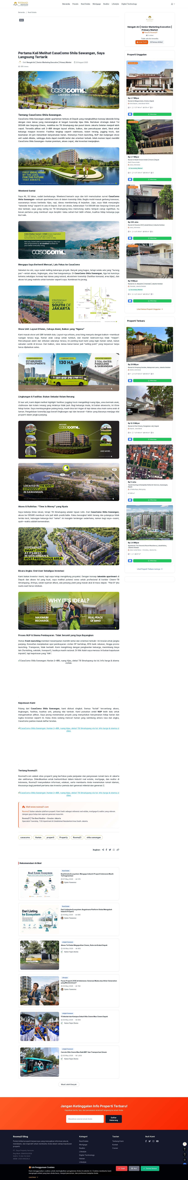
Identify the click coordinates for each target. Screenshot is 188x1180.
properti (50, 837)
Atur (135, 1168)
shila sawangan (94, 837)
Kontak (115, 1145)
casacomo (25, 837)
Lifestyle (115, 4)
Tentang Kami (118, 1141)
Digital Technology (129, 4)
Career (115, 1148)
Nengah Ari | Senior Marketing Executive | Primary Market (49, 62)
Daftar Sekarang (113, 1119)
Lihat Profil (142, 42)
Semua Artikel (157, 42)
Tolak (123, 1168)
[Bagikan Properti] (130, 114)
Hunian (38, 837)
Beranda (66, 4)
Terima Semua (151, 1168)
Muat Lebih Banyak (69, 1084)
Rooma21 (77, 837)
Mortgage (97, 4)
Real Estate (85, 4)
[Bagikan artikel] (103, 849)
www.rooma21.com (40, 807)
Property (64, 837)
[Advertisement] (68, 33)
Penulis (75, 4)
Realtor (106, 4)
